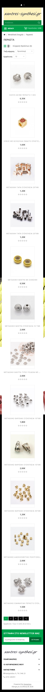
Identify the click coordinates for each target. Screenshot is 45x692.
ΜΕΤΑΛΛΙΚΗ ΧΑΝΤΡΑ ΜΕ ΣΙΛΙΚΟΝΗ (22, 280)
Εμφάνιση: (8, 56)
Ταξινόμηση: (9, 51)
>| (26, 618)
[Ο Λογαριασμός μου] (24, 5)
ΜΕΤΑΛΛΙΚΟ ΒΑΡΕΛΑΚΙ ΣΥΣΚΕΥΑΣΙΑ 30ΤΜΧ (22, 511)
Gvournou (27, 684)
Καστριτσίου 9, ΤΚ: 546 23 (15, 673)
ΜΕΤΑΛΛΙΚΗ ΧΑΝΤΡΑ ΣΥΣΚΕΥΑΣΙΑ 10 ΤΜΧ (22, 326)
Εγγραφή (35, 640)
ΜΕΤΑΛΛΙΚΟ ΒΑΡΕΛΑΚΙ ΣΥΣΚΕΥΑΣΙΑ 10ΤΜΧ (22, 418)
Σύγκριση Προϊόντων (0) (22, 46)
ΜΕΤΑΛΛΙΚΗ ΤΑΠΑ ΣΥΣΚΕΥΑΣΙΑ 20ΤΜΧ (22, 187)
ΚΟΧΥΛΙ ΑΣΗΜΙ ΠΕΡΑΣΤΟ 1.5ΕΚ (22, 95)
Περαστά (29, 34)
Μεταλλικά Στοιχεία (15, 34)
